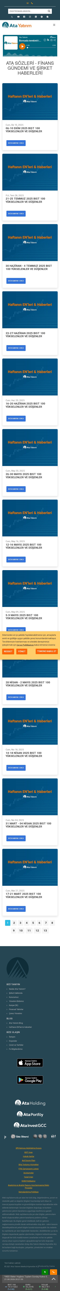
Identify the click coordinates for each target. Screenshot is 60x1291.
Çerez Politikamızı (25, 645)
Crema (52, 1266)
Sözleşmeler (28, 1173)
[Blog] (47, 17)
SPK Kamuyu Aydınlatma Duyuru (29, 1148)
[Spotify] (42, 17)
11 (29, 930)
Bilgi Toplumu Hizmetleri (29, 1165)
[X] (12, 17)
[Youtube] (18, 17)
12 (37, 930)
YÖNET (21, 651)
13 (45, 930)
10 (21, 930)
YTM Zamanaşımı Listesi (28, 1169)
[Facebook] (24, 17)
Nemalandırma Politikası (29, 1192)
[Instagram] (30, 17)
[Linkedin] (36, 17)
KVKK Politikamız (28, 1181)
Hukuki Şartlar (28, 1156)
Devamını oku (16, 143)
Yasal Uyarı (28, 1177)
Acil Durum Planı (28, 1161)
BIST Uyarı (28, 1152)
